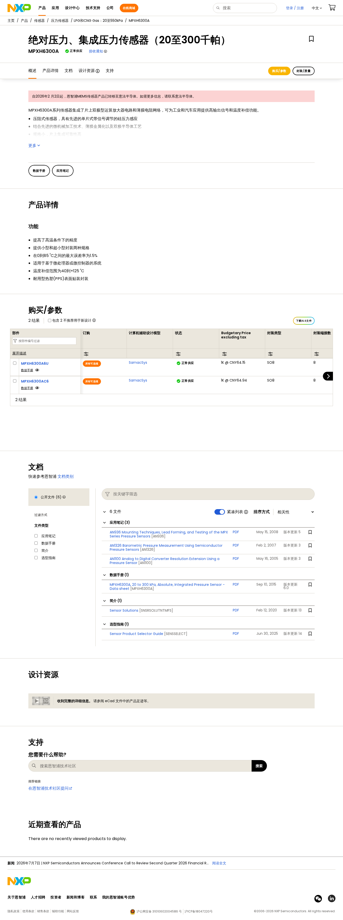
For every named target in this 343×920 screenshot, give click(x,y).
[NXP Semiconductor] (19, 8)
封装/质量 (304, 71)
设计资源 (87, 70)
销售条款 (43, 911)
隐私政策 (14, 911)
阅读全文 (219, 863)
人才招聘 (38, 897)
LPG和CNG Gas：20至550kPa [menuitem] (98, 20)
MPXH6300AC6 (35, 381)
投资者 (56, 897)
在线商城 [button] (129, 8)
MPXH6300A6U (34, 363)
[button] (316, 8)
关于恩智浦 (17, 897)
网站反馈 (73, 911)
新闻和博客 (76, 897)
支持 (110, 70)
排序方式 (262, 512)
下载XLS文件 (304, 321)
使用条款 (28, 911)
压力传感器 (60, 20)
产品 (24, 20)
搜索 (259, 765)
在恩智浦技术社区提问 (48, 788)
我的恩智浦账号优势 (118, 897)
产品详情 (50, 70)
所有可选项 (91, 363)
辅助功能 (58, 911)
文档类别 (66, 476)
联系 (93, 897)
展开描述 (19, 353)
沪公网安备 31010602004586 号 (159, 911)
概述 (32, 70)
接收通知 (96, 51)
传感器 (39, 20)
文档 (69, 70)
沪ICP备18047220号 (199, 911)
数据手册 (27, 370)
